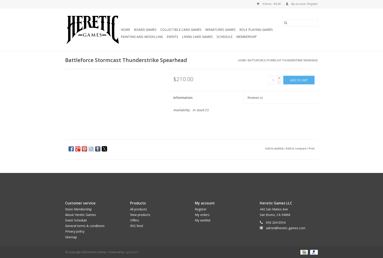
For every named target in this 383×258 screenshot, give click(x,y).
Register (201, 209)
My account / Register (304, 4)
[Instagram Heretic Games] (203, 183)
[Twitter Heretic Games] (187, 183)
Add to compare (296, 148)
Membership (246, 37)
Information (183, 97)
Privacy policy (74, 231)
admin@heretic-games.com (285, 228)
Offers (134, 220)
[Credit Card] (304, 252)
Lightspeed (132, 252)
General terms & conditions (85, 226)
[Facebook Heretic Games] (179, 183)
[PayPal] (313, 252)
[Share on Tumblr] (97, 148)
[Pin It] (84, 148)
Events (172, 37)
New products (140, 215)
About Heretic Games (80, 215)
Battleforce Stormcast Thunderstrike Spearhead (283, 60)
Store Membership (78, 209)
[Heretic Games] (92, 30)
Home (125, 29)
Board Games (145, 29)
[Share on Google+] (77, 148)
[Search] (285, 22)
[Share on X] (104, 148)
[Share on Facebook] (71, 148)
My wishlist (203, 220)
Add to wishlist (274, 148)
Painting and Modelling (142, 37)
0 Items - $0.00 (271, 4)
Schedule (225, 37)
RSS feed (136, 226)
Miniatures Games (220, 29)
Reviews (255, 97)
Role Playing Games (256, 29)
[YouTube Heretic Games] (195, 183)
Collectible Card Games (180, 29)
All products (138, 209)
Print (312, 148)
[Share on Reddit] (91, 148)
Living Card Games (197, 37)
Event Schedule (76, 220)
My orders (202, 215)
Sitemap (71, 237)
